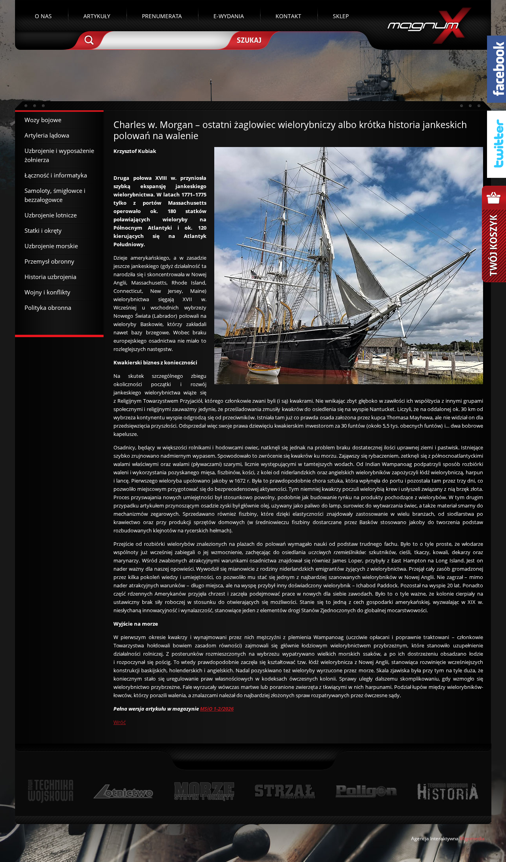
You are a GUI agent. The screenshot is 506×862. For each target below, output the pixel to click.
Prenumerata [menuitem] (162, 16)
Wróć (119, 722)
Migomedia (472, 838)
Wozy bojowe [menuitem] (43, 120)
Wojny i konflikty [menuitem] (47, 292)
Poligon (366, 791)
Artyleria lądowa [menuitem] (47, 135)
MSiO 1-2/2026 (217, 708)
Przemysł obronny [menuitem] (49, 261)
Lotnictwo (123, 791)
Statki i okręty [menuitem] (43, 230)
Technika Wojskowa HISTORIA (447, 791)
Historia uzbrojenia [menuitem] (50, 277)
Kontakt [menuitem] (288, 16)
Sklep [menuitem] (341, 16)
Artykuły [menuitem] (96, 16)
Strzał (285, 791)
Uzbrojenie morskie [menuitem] (51, 246)
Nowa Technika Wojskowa (50, 791)
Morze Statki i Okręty (204, 791)
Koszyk (494, 234)
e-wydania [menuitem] (228, 16)
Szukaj (248, 39)
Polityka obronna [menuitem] (48, 307)
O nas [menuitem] (43, 16)
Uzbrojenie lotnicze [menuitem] (51, 215)
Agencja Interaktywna (435, 838)
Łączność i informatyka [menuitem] (56, 175)
